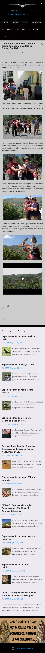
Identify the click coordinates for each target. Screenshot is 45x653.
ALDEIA (5, 37)
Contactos (37, 22)
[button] (41, 44)
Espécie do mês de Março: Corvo (18, 364)
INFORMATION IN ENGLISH (18, 15)
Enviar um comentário (12, 320)
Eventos (21, 29)
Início (5, 22)
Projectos (34, 29)
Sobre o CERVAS (20, 22)
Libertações (12, 311)
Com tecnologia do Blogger (24, 648)
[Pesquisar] (41, 4)
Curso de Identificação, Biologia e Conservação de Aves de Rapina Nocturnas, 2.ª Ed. (19, 449)
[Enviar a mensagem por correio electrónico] (8, 307)
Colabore (7, 29)
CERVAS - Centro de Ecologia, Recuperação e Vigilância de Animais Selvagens (17, 508)
